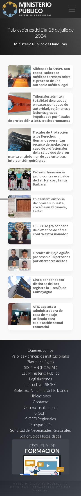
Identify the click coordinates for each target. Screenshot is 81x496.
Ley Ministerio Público (41, 373)
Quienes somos (41, 350)
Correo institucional (41, 407)
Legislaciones (40, 379)
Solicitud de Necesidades (40, 436)
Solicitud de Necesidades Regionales (40, 430)
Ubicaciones (40, 396)
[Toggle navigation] (72, 9)
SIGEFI (40, 413)
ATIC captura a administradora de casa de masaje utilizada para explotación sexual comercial (48, 316)
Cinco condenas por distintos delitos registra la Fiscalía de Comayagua (49, 285)
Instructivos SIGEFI (40, 384)
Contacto (40, 401)
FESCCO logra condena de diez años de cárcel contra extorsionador (50, 230)
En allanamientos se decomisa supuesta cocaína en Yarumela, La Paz (50, 205)
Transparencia (40, 424)
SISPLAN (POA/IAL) (40, 367)
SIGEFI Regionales (40, 418)
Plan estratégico (40, 361)
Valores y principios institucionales (40, 356)
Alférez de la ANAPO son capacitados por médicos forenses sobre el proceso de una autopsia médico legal (51, 76)
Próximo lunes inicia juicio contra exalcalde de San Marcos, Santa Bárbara (51, 178)
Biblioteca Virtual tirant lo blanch (40, 390)
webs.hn (40, 490)
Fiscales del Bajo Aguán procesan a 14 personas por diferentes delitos (51, 256)
